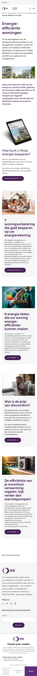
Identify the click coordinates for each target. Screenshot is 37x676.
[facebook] (15, 603)
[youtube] (7, 603)
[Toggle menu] (33, 8)
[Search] (30, 8)
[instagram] (11, 603)
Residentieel (32, 13)
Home (4, 13)
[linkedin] (3, 603)
